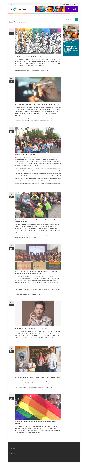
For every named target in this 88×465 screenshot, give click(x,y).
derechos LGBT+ (49, 68)
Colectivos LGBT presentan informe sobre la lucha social (33, 374)
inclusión (16, 178)
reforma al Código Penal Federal (49, 291)
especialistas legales (19, 289)
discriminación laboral (47, 173)
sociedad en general (23, 294)
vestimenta (22, 185)
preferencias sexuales (52, 180)
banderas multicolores (31, 170)
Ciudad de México (43, 118)
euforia (26, 120)
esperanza (23, 120)
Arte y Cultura (27, 15)
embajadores (57, 286)
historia (58, 68)
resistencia (45, 70)
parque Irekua (24, 180)
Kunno (36, 340)
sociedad (54, 183)
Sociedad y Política (18, 15)
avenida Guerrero (23, 170)
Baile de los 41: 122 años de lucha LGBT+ (28, 56)
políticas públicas (43, 120)
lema (35, 178)
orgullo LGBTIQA (29, 237)
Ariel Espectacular (51, 168)
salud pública (49, 120)
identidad (55, 235)
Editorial (73, 15)
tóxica (41, 340)
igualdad (24, 70)
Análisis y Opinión (65, 15)
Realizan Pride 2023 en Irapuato (25, 154)
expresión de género (49, 235)
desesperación (18, 120)
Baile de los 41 (38, 68)
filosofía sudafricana (27, 289)
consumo (53, 118)
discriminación (40, 173)
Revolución (43, 183)
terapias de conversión (31, 294)
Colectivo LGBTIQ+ (18, 173)
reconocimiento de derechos (31, 183)
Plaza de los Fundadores (32, 180)
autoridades (17, 170)
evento (46, 175)
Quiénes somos (64, 4)
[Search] (76, 19)
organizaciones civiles (23, 291)
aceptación (43, 168)
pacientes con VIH (18, 180)
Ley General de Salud (54, 289)
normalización (55, 178)
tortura (37, 294)
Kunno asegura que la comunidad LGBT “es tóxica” (31, 328)
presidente (17, 183)
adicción (31, 118)
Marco (38, 120)
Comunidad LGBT (30, 173)
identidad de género (19, 70)
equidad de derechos (27, 175)
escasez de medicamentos (36, 175)
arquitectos (57, 168)
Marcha (50, 178)
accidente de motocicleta (35, 168)
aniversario (33, 68)
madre (41, 178)
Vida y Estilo (56, 15)
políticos (46, 180)
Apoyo (46, 168)
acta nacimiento (34, 434)
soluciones (58, 183)
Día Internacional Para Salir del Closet (42, 387)
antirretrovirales (36, 118)
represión (41, 70)
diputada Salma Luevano (49, 286)
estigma (43, 175)
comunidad (43, 68)
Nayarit (45, 434)
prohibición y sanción (39, 291)
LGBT (39, 340)
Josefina (32, 178)
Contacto (73, 4)
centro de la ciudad (45, 170)
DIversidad (54, 68)
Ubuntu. (40, 294)
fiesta (49, 175)
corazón (35, 173)
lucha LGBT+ (29, 70)
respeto (38, 183)
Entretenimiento (47, 15)
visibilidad (26, 185)
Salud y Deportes (37, 15)
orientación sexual (35, 70)
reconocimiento (23, 183)
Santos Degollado (48, 183)
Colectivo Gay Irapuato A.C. (55, 170)
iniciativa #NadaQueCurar (44, 289)
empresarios (20, 175)
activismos (33, 286)
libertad (38, 178)
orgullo (59, 178)
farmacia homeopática (32, 120)
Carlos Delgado (39, 170)
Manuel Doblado (46, 178)
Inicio (10, 15)
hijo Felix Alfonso (54, 175)
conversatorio (42, 286)
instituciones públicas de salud (25, 178)
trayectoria (17, 185)
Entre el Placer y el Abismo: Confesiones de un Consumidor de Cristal (37, 104)
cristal (57, 118)
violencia (34, 237)
